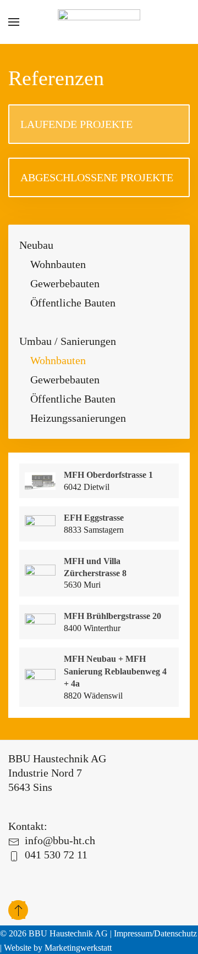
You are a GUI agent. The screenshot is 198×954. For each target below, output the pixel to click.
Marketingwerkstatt (78, 947)
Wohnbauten (58, 264)
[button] (13, 22)
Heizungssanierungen (78, 418)
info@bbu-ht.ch (60, 840)
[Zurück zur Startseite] (99, 22)
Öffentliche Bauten (73, 303)
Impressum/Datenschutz (155, 933)
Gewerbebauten (65, 283)
